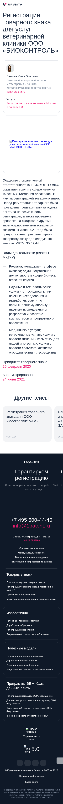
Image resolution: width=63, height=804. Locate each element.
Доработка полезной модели (21, 660)
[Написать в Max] (42, 4)
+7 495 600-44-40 (31, 520)
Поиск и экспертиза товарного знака (25, 582)
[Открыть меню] (57, 4)
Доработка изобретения (19, 625)
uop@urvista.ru (15, 91)
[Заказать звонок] (47, 4)
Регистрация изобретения (20, 629)
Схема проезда (31, 540)
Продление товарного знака (21, 594)
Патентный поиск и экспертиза (22, 620)
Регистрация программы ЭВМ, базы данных (29, 696)
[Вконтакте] (20, 763)
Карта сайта (31, 782)
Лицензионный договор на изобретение (27, 634)
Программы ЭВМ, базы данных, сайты (25, 686)
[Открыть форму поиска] (52, 4)
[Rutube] (35, 763)
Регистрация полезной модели (22, 665)
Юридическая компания (31, 548)
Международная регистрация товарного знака (31, 599)
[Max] (43, 763)
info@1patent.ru (31, 526)
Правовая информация (31, 776)
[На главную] (12, 4)
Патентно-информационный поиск (24, 656)
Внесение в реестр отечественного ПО (27, 715)
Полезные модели (21, 648)
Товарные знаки (19, 574)
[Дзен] (27, 763)
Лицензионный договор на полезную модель (30, 669)
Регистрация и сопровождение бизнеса (31, 561)
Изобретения (17, 613)
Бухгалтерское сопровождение (31, 557)
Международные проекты (31, 552)
